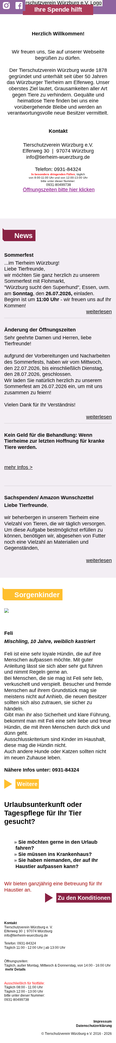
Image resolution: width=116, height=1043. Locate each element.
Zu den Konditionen (84, 898)
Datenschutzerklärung (94, 1026)
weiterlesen (99, 311)
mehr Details (15, 969)
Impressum (102, 1021)
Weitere (27, 784)
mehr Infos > (18, 467)
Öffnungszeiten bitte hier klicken (59, 189)
